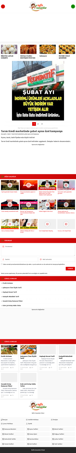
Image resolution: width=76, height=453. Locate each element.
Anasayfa (3, 134)
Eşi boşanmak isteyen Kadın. (9, 192)
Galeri (8, 134)
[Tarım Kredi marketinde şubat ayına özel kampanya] (38, 119)
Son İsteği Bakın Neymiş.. (46, 231)
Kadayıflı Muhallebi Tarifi (11, 296)
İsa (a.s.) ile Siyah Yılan (64, 231)
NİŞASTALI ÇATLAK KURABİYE (7, 57)
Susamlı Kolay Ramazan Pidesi (12, 301)
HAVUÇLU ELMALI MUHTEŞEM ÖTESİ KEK (27, 57)
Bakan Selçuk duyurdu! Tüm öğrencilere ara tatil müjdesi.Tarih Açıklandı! (46, 193)
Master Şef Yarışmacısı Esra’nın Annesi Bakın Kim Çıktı (27, 213)
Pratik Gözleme (8, 283)
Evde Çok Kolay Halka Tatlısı (12, 305)
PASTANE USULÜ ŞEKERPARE (64, 57)
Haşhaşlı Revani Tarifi (10, 292)
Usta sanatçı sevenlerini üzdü (9, 211)
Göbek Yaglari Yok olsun (46, 211)
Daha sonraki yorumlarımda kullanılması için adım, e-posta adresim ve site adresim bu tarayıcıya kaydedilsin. (34, 264)
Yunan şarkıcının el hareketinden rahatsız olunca (66, 212)
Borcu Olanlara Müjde (7, 231)
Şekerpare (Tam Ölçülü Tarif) (12, 288)
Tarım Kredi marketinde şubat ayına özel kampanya (25, 134)
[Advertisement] (38, 28)
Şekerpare (43, 56)
